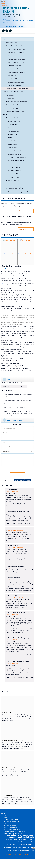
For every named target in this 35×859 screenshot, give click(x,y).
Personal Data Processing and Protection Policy (20, 854)
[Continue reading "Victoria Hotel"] (17, 786)
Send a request (23, 211)
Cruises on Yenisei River (13, 105)
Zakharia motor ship (14, 577)
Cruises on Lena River (12, 108)
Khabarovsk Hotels (13, 144)
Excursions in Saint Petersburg (17, 157)
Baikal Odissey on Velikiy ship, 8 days (18, 612)
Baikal (6, 39)
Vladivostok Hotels (13, 147)
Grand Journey (12, 489)
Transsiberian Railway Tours (14, 180)
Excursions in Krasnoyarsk (16, 167)
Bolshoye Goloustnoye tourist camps (18, 56)
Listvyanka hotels (13, 69)
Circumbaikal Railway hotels (16, 72)
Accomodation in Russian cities (12, 833)
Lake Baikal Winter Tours (15, 79)
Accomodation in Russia (13, 121)
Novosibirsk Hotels (13, 131)
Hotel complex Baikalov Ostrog (12, 740)
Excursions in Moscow (14, 154)
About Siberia (10, 95)
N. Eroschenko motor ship (15, 529)
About (5, 823)
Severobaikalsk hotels (14, 65)
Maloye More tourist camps (16, 62)
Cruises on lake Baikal (14, 85)
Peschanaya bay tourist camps (16, 59)
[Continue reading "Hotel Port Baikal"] (17, 704)
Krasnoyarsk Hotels (13, 134)
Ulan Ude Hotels (13, 141)
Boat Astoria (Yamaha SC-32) (16, 596)
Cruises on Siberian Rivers (13, 92)
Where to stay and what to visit (15, 111)
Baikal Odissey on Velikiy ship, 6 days (18, 638)
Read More (22, 229)
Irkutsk (10, 137)
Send (16, 471)
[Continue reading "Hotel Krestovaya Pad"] (17, 759)
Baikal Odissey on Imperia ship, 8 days (19, 661)
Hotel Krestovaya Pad (9, 768)
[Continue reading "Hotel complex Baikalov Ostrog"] (17, 731)
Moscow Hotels (12, 124)
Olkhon (28, 480)
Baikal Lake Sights (11, 42)
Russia (5, 114)
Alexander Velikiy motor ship (16, 566)
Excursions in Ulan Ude (15, 170)
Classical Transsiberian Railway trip (18, 183)
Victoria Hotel (7, 795)
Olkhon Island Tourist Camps (16, 49)
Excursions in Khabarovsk (15, 174)
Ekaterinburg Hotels (14, 128)
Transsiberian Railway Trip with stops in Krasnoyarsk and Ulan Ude (18, 187)
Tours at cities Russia (12, 118)
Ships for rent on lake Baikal (15, 530)
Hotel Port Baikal (8, 713)
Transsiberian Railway (10, 825)
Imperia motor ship (13, 545)
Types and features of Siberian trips (16, 101)
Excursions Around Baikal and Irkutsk (17, 88)
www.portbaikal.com (25, 847)
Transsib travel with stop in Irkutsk (18, 192)
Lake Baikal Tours (11, 75)
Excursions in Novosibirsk (15, 164)
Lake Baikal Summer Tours (16, 82)
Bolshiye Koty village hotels (16, 52)
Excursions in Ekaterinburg (16, 160)
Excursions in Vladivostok (15, 177)
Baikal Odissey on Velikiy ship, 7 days (18, 511)
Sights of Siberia (11, 98)
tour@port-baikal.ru (17, 26)
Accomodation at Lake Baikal (14, 46)
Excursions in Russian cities (14, 151)
